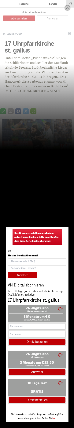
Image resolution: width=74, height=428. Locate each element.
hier (54, 418)
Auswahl (37, 372)
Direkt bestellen (37, 341)
